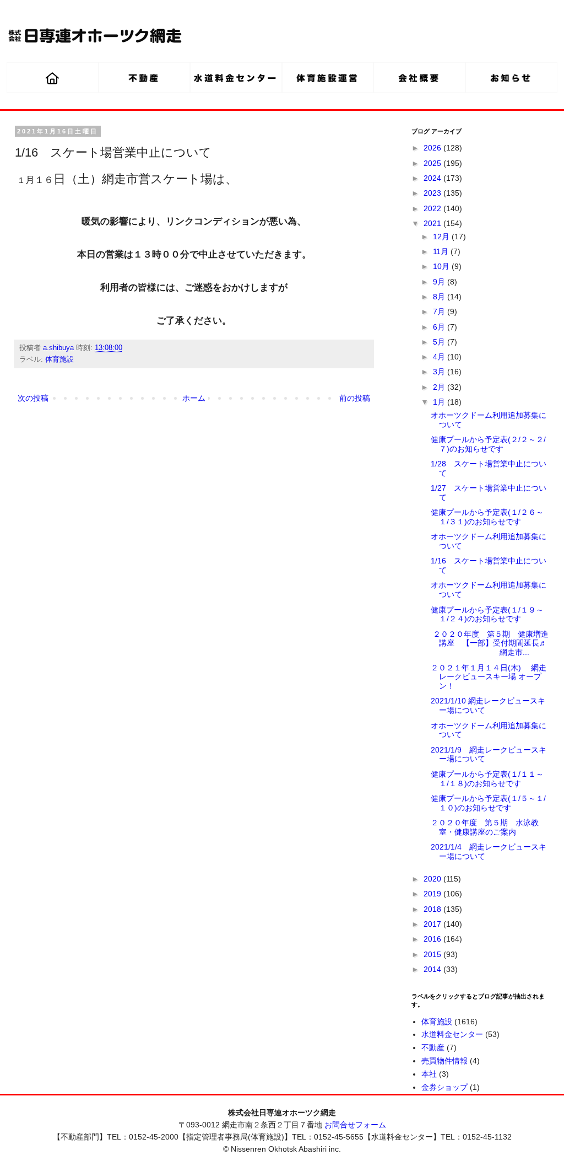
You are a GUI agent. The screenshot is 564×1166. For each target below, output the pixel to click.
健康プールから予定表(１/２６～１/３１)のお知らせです (487, 517)
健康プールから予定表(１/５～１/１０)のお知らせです (488, 803)
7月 (440, 311)
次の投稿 (33, 398)
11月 (442, 251)
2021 (433, 223)
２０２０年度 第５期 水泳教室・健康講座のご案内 (485, 827)
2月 (440, 387)
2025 (433, 163)
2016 (433, 938)
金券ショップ (444, 1087)
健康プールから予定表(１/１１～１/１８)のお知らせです (487, 779)
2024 (433, 178)
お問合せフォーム (355, 1124)
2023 (433, 193)
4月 (440, 356)
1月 (440, 401)
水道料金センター (452, 1034)
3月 (440, 371)
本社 (429, 1074)
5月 (440, 341)
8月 (440, 296)
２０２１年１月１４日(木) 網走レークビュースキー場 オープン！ (488, 677)
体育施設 (59, 359)
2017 (433, 924)
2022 (433, 208)
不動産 (432, 1047)
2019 (433, 893)
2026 (433, 147)
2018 (433, 909)
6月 (440, 327)
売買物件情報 (444, 1060)
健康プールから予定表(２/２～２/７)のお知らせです (488, 444)
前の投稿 (354, 398)
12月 (442, 236)
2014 (433, 969)
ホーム (193, 398)
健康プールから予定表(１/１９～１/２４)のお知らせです (487, 614)
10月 (442, 266)
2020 (433, 878)
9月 (440, 281)
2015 (433, 954)
